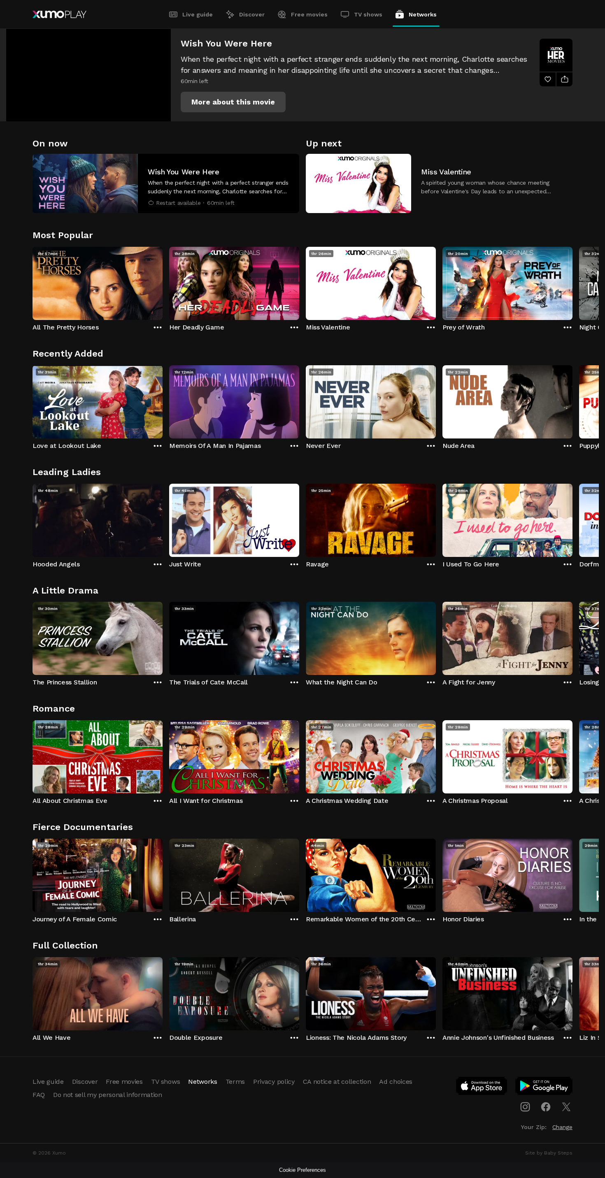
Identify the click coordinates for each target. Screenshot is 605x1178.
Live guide (197, 14)
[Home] (59, 14)
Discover (252, 14)
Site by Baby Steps (548, 1153)
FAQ (39, 1095)
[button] (233, 102)
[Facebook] (546, 1107)
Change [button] (562, 1127)
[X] (566, 1107)
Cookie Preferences (302, 1170)
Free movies (309, 14)
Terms (235, 1081)
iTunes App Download (482, 1087)
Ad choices (395, 1081)
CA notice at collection (337, 1081)
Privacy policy (274, 1081)
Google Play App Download (544, 1087)
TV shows (368, 14)
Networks (423, 14)
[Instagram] (525, 1107)
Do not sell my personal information (107, 1095)
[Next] (572, 281)
